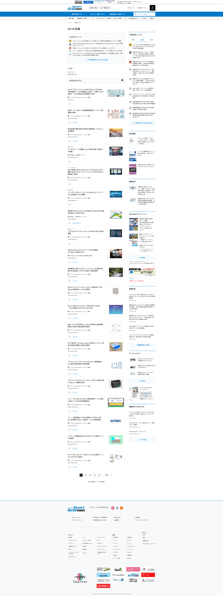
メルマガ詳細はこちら (149, 275)
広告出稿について (142, 8)
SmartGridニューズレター (149, 543)
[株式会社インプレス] (80, 578)
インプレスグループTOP (141, 520)
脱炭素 (109, 18)
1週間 (142, 40)
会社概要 (116, 520)
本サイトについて (76, 517)
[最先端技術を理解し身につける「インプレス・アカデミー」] (148, 581)
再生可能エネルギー (134, 18)
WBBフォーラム (72, 557)
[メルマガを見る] (112, 508)
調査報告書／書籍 (81, 18)
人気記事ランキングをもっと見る (143, 123)
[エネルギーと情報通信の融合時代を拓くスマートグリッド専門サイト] (133, 575)
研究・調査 (120, 3)
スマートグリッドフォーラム (76, 8)
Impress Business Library (136, 263)
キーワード (129, 549)
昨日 (133, 40)
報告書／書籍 (93, 8)
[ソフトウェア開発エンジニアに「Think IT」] (118, 570)
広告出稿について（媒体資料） (100, 517)
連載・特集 (71, 18)
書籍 (144, 537)
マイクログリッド (72, 540)
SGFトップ (70, 22)
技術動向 (115, 537)
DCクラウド (139, 1)
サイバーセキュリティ (102, 546)
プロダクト (115, 552)
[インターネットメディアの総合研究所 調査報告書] (148, 570)
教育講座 (129, 3)
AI (92, 18)
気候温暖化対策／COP (102, 553)
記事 (144, 534)
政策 (70, 549)
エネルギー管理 (118, 18)
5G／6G (71, 543)
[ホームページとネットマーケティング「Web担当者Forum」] (133, 570)
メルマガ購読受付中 (105, 8)
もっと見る (142, 257)
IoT (125, 18)
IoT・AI (99, 2)
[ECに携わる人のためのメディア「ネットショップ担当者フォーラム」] (148, 575)
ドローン (125, 3)
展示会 (129, 558)
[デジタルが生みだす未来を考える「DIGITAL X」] (118, 581)
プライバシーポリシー (77, 520)
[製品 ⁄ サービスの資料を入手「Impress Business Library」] (103, 581)
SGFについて (131, 8)
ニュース (115, 543)
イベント (115, 540)
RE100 (84, 553)
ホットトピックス (131, 546)
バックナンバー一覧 (145, 394)
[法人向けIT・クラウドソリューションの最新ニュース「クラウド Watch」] (103, 575)
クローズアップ (116, 549)
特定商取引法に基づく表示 (99, 520)
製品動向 (129, 537)
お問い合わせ (117, 517)
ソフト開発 (134, 1)
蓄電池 (84, 549)
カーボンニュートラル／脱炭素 (74, 553)
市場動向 (129, 555)
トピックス (115, 546)
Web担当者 (120, 1)
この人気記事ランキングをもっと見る (97, 60)
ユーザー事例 (116, 558)
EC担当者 (125, 1)
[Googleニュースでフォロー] (117, 508)
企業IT (129, 1)
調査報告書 (145, 540)
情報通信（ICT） (72, 546)
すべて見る (143, 440)
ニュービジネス (101, 549)
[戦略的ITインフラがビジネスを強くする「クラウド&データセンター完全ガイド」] (103, 570)
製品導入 (110, 2)
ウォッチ (129, 552)
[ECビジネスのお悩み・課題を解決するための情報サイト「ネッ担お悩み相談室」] (103, 587)
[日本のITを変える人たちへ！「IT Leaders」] (118, 575)
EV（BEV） (144, 18)
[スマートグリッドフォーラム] (76, 510)
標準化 (84, 546)
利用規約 (137, 517)
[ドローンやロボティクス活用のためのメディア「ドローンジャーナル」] (133, 581)
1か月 (151, 40)
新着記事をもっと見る (143, 345)
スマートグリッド (100, 18)
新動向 (115, 555)
